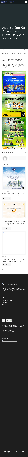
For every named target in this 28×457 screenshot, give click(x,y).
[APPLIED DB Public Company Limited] (8, 2)
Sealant (4, 304)
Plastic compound (7, 300)
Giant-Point (14, 453)
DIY (3, 306)
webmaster (12, 53)
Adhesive (4, 302)
